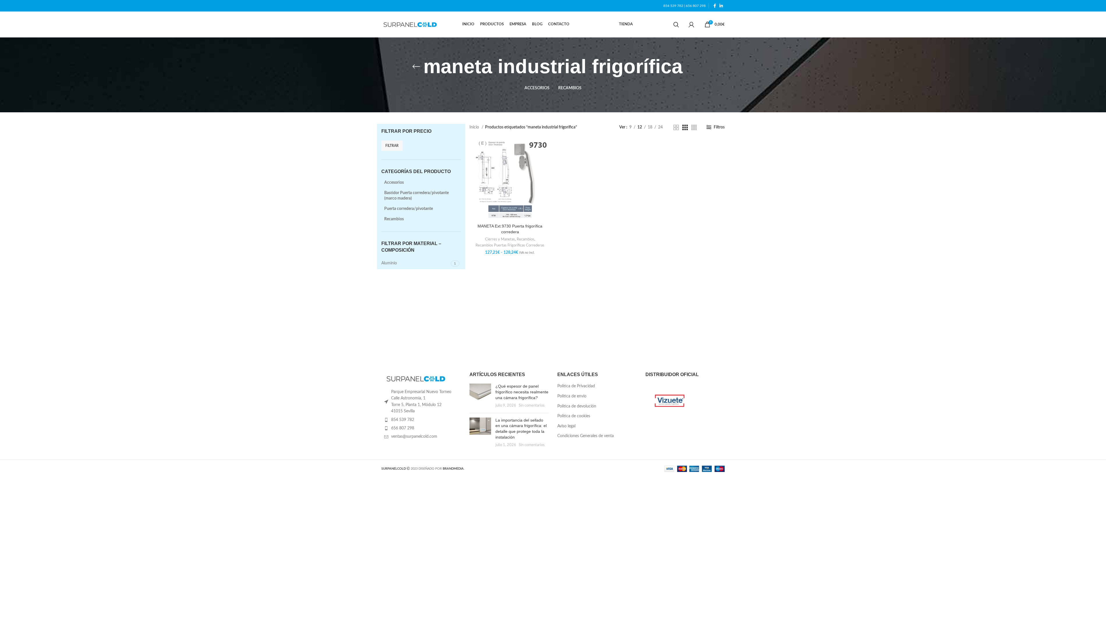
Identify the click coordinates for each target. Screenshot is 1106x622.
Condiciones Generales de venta (585, 436)
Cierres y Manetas (500, 239)
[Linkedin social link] (721, 6)
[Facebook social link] (715, 6)
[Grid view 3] (685, 127)
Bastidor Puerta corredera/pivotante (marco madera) (416, 196)
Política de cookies (573, 416)
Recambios (394, 219)
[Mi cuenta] (691, 24)
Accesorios (394, 183)
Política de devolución (576, 406)
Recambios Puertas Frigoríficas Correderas (510, 245)
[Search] (676, 24)
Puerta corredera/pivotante (408, 209)
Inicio (474, 127)
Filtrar (392, 145)
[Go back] (416, 66)
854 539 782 (673, 5)
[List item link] (421, 420)
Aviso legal (566, 426)
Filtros (719, 127)
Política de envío (571, 396)
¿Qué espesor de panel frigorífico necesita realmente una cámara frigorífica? (521, 392)
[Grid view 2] (676, 127)
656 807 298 (696, 5)
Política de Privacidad (576, 386)
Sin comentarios (532, 405)
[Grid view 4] (694, 127)
